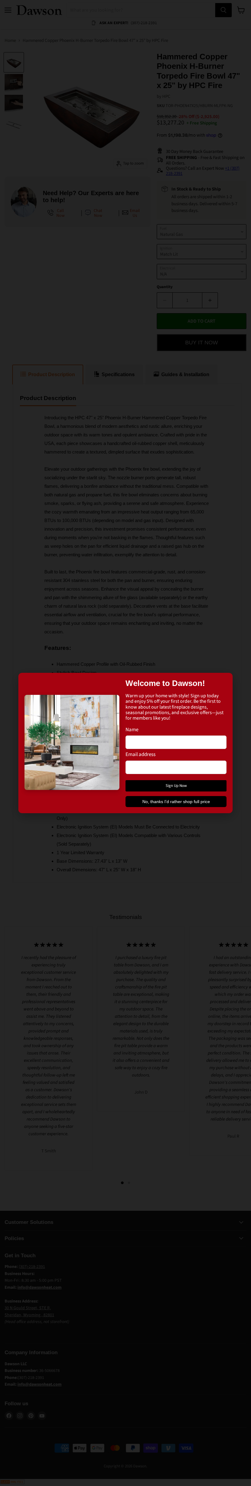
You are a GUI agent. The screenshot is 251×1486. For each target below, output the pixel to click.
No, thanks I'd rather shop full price (176, 801)
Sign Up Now (176, 785)
